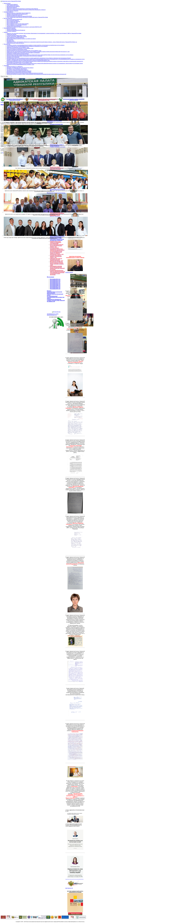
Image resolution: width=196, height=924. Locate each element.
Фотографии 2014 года (55, 279)
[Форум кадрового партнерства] (2, 152)
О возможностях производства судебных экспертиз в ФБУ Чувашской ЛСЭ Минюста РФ (56, 300)
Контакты (49, 290)
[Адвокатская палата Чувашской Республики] (11, 1)
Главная (2, 102)
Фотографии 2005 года (55, 288)
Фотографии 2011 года (55, 282)
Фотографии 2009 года (55, 284)
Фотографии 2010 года (55, 283)
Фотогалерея (50, 277)
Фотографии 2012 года (55, 281)
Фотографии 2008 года (55, 285)
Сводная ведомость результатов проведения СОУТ (54, 292)
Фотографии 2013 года (55, 280)
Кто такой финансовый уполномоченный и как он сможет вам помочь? (55, 297)
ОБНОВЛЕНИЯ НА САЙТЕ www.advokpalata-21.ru (52, 314)
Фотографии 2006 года (55, 287)
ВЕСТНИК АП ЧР (69, 888)
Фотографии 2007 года (55, 286)
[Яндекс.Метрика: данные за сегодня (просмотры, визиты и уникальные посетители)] (56, 311)
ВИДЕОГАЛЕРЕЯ (69, 272)
